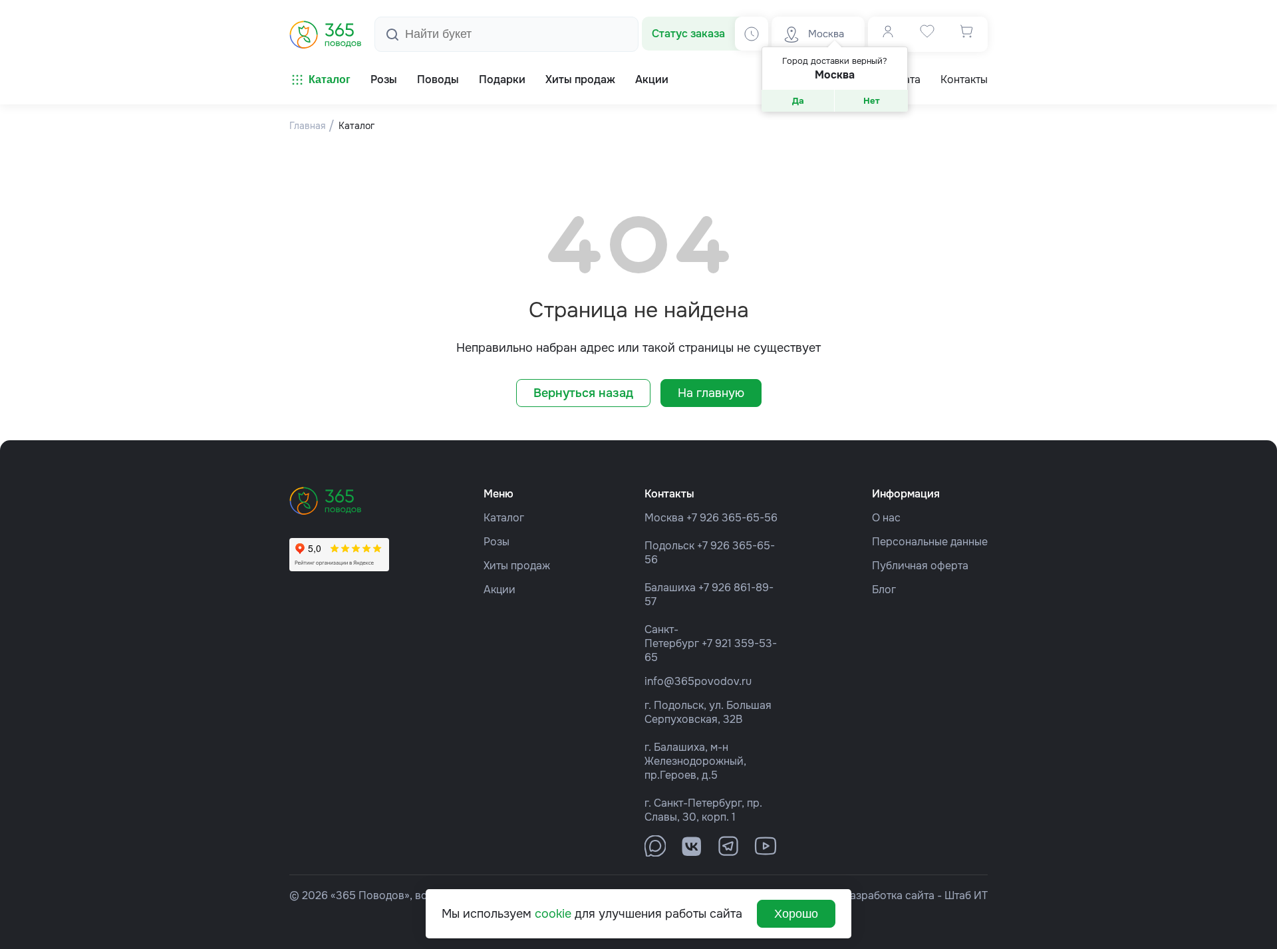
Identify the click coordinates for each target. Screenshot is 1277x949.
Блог (884, 590)
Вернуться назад (583, 393)
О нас (886, 518)
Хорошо (796, 913)
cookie (553, 913)
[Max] (655, 846)
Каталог (330, 79)
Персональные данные (930, 542)
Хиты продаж (517, 566)
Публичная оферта (920, 566)
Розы (496, 542)
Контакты (964, 79)
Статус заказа (688, 34)
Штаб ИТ (966, 895)
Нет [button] (871, 100)
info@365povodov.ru (698, 681)
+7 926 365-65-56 (732, 518)
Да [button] (798, 100)
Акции (499, 590)
